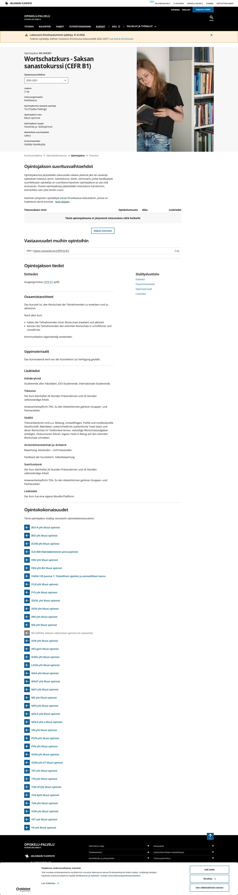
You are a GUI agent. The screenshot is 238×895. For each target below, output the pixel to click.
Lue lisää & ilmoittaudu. (121, 38)
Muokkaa (208, 879)
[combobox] (46, 80)
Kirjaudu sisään (203, 9)
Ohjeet (60, 26)
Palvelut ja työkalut (140, 26)
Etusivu (29, 26)
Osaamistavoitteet (145, 284)
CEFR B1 (48, 282)
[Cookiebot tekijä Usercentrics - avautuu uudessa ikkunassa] (23, 890)
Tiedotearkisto (95, 852)
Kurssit (100, 26)
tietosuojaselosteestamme (126, 875)
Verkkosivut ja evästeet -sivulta (91, 875)
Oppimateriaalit (144, 288)
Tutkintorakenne (80, 26)
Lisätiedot (141, 293)
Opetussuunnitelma (34, 74)
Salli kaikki (209, 869)
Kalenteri (45, 26)
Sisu (116, 26)
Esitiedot (140, 279)
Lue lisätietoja (48, 883)
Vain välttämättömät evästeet (209, 887)
